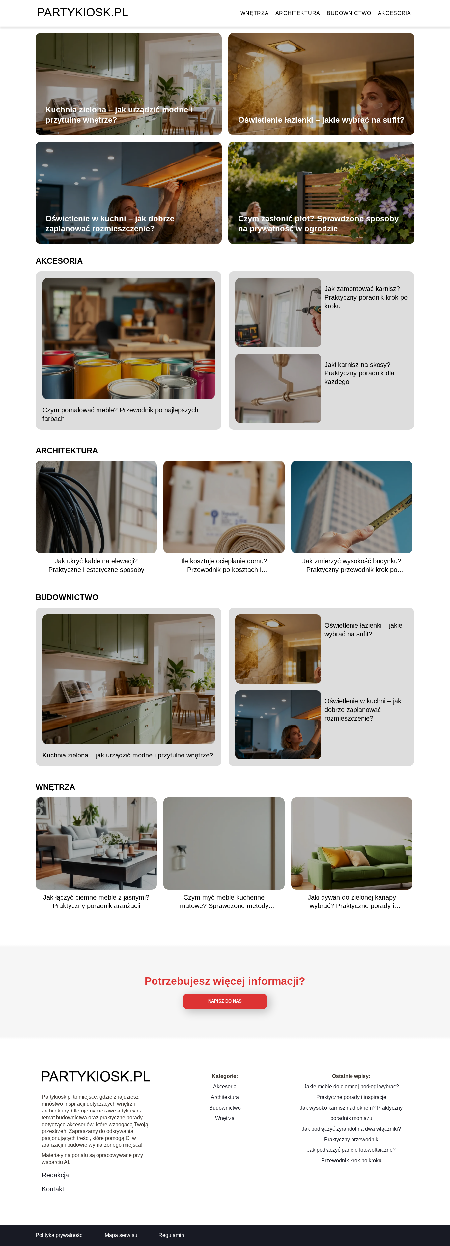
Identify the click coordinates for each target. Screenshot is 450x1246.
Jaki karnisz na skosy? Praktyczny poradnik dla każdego (359, 373)
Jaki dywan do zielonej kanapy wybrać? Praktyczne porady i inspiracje (352, 902)
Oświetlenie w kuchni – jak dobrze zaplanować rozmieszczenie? (109, 223)
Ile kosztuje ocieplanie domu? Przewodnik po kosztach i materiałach (224, 565)
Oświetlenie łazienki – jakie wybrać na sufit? (321, 119)
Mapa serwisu (121, 1235)
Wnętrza (254, 13)
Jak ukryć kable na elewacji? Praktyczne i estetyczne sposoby (96, 565)
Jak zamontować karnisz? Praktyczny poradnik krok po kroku (366, 297)
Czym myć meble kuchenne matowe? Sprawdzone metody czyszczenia (224, 902)
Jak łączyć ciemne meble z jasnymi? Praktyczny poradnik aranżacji (96, 901)
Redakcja (55, 1175)
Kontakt (53, 1189)
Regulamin (171, 1235)
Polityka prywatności (60, 1235)
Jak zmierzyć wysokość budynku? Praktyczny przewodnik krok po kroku (351, 565)
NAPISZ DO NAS (225, 1001)
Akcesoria (394, 13)
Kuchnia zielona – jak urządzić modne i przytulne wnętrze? (119, 114)
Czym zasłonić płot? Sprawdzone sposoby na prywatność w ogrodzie (318, 223)
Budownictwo (349, 13)
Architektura (297, 13)
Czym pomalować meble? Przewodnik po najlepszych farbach (120, 414)
